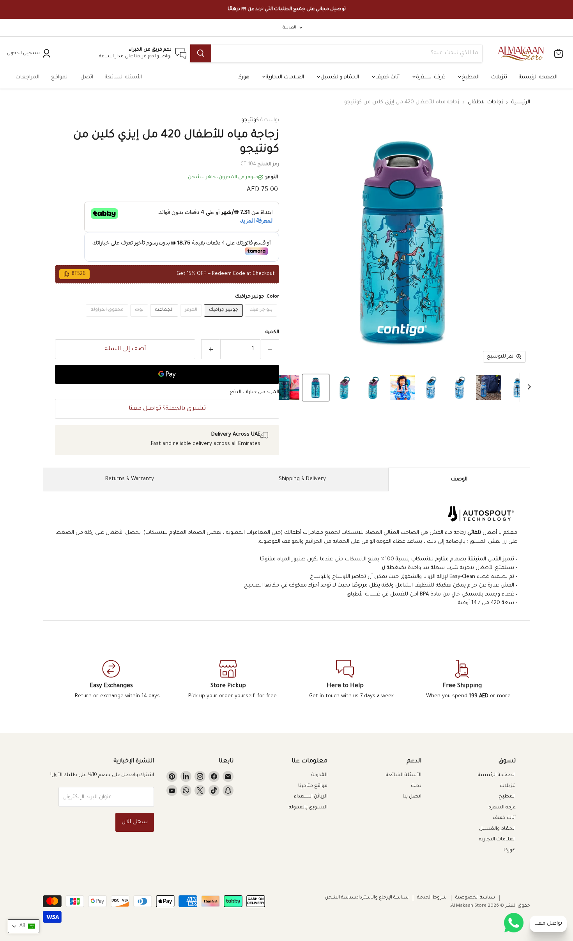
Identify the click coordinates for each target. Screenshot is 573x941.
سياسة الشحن (340, 897)
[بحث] (200, 53)
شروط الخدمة (432, 897)
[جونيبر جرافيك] (224, 320)
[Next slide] (526, 387)
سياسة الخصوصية (475, 897)
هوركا (243, 77)
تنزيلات (499, 77)
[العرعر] (192, 320)
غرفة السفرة (429, 77)
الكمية (272, 332)
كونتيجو (250, 120)
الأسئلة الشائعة (123, 77)
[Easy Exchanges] (111, 680)
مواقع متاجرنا (312, 786)
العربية (289, 27)
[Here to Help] (344, 680)
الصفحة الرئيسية (538, 77)
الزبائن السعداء (310, 796)
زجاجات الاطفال (485, 102)
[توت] (140, 320)
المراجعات (27, 77)
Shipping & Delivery (302, 479)
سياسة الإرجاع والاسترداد (382, 897)
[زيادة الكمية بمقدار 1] (210, 349)
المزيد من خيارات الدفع (254, 392)
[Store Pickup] (228, 680)
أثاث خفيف (387, 77)
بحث (416, 786)
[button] (517, 387)
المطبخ (469, 77)
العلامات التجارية (284, 77)
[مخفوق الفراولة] (108, 320)
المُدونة (319, 775)
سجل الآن (135, 822)
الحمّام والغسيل (339, 77)
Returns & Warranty (129, 479)
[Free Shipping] (461, 680)
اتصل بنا (412, 796)
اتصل (86, 77)
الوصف (459, 479)
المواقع (60, 77)
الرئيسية (520, 102)
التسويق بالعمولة (308, 807)
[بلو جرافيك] (262, 320)
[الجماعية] (165, 320)
